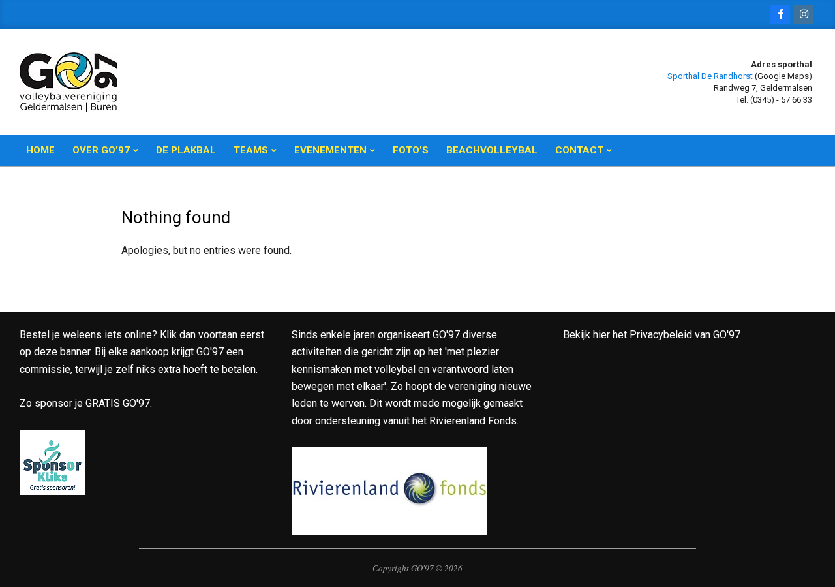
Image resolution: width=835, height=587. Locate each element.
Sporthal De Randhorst (710, 76)
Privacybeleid (661, 334)
